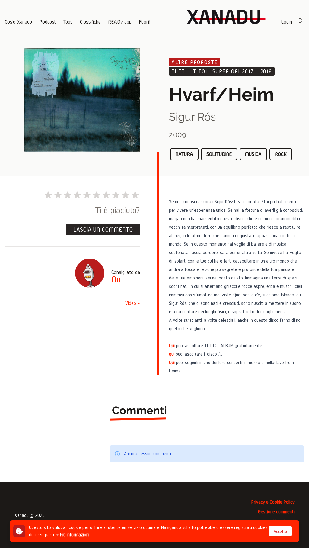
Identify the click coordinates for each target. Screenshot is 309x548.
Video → (132, 303)
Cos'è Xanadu (18, 21)
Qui (172, 345)
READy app (120, 21)
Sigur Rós (192, 116)
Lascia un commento (103, 229)
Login (286, 21)
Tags (68, 21)
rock (281, 154)
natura (184, 154)
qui (171, 353)
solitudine (219, 154)
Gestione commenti (276, 511)
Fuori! (144, 21)
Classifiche (90, 21)
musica (253, 154)
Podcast (47, 21)
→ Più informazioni (72, 534)
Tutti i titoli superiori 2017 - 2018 (221, 71)
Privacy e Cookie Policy (273, 501)
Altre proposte (194, 62)
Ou (116, 279)
